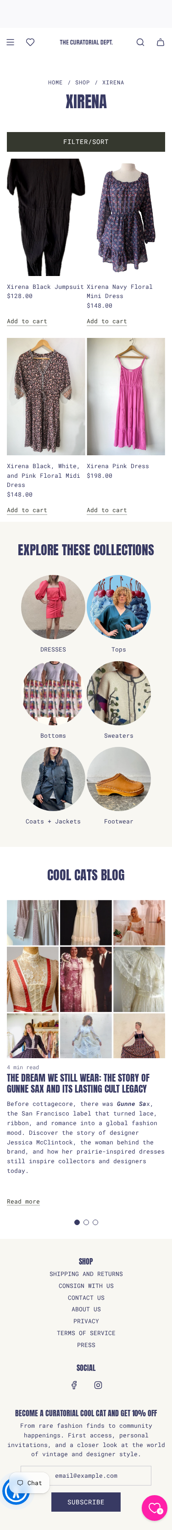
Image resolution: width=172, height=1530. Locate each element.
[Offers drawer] (30, 42)
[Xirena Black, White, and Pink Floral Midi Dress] (46, 396)
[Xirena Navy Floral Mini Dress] (126, 217)
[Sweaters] (119, 693)
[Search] (140, 42)
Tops (118, 649)
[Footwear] (119, 779)
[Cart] (160, 42)
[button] (77, 1222)
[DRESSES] (53, 607)
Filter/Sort (86, 141)
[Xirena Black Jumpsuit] (46, 217)
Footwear (118, 821)
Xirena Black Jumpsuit (45, 286)
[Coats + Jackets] (53, 779)
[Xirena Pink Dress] (126, 396)
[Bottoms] (53, 693)
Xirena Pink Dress (118, 466)
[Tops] (119, 607)
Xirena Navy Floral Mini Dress (120, 291)
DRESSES (53, 649)
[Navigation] (10, 42)
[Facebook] (74, 1385)
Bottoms (53, 735)
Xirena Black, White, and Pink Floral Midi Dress (43, 475)
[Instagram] (98, 1385)
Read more (23, 1201)
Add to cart (27, 321)
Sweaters (118, 735)
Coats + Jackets (53, 821)
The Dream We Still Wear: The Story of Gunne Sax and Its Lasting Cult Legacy (78, 1083)
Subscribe (86, 1501)
